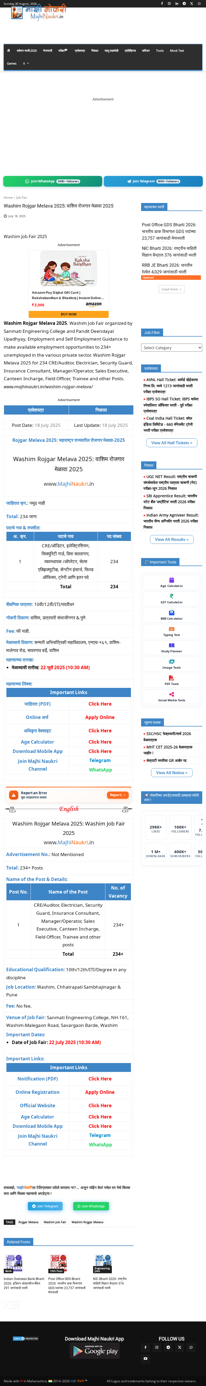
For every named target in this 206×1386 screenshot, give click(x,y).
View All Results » (172, 539)
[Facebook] (162, 4)
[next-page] (15, 1305)
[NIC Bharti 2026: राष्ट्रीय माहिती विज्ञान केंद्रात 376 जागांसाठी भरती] (103, 1263)
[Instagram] (169, 4)
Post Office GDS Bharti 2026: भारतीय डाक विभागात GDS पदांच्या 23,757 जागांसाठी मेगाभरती (169, 231)
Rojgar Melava (28, 1222)
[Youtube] (145, 1359)
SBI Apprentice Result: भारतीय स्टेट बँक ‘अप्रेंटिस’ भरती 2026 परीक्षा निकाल (170, 501)
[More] (121, 224)
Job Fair (21, 197)
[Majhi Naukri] (40, 12)
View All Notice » (171, 772)
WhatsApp (100, 770)
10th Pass (56, 1271)
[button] (196, 27)
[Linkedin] (177, 4)
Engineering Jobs (102, 1269)
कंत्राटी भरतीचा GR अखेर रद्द (166, 760)
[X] (192, 4)
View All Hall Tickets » (171, 442)
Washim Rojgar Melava (87, 1222)
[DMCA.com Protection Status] (26, 1338)
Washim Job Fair (55, 1222)
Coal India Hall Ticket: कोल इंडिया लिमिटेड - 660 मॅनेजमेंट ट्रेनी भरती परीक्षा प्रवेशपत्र (168, 424)
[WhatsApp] (199, 4)
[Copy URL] (108, 224)
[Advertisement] (103, 135)
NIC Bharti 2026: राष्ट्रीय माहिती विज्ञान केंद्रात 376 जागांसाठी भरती (110, 1283)
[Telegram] (184, 4)
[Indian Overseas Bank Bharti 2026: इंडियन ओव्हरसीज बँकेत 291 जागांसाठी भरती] (14, 1263)
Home (8, 197)
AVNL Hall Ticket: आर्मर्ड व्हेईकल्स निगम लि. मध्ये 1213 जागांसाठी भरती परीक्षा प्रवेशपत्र (171, 385)
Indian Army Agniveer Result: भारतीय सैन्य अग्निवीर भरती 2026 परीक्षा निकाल (171, 521)
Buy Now (68, 314)
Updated (148, 277)
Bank (8, 1271)
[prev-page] (7, 1305)
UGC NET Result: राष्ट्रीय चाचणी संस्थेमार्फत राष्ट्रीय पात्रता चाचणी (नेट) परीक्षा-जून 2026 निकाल (170, 482)
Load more (170, 289)
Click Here (100, 751)
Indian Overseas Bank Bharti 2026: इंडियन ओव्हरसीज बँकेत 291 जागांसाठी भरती (24, 1283)
